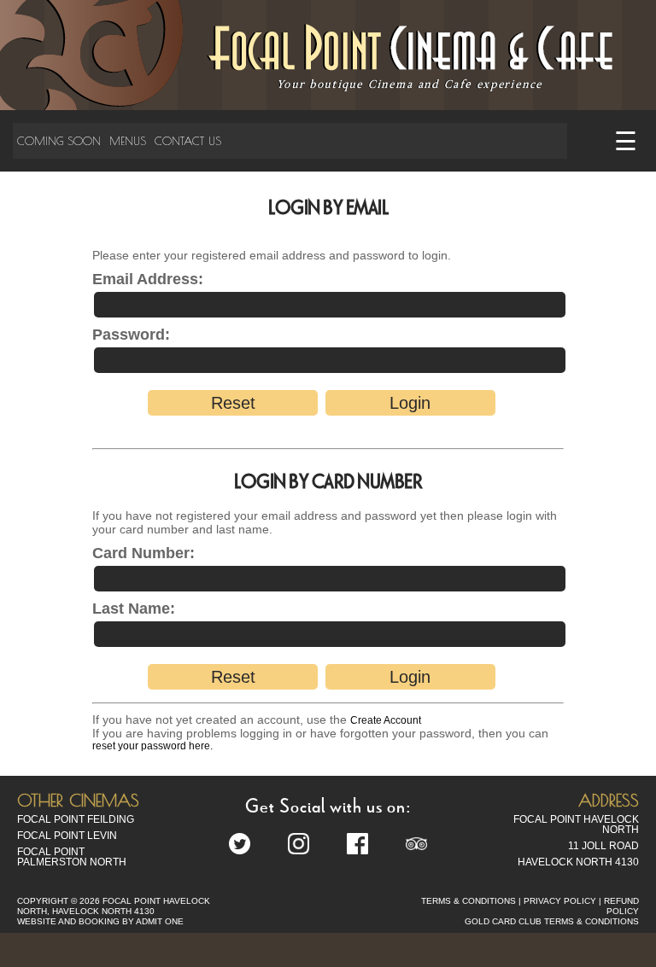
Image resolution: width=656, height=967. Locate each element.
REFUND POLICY (621, 906)
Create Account (385, 720)
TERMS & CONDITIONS (468, 901)
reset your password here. (152, 746)
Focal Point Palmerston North (71, 857)
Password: (131, 334)
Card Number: (143, 553)
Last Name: (133, 608)
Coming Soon (59, 141)
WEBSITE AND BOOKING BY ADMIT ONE (100, 921)
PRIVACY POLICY (560, 901)
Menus (127, 141)
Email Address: (147, 279)
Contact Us (188, 141)
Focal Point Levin (67, 836)
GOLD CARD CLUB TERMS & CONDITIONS (552, 921)
